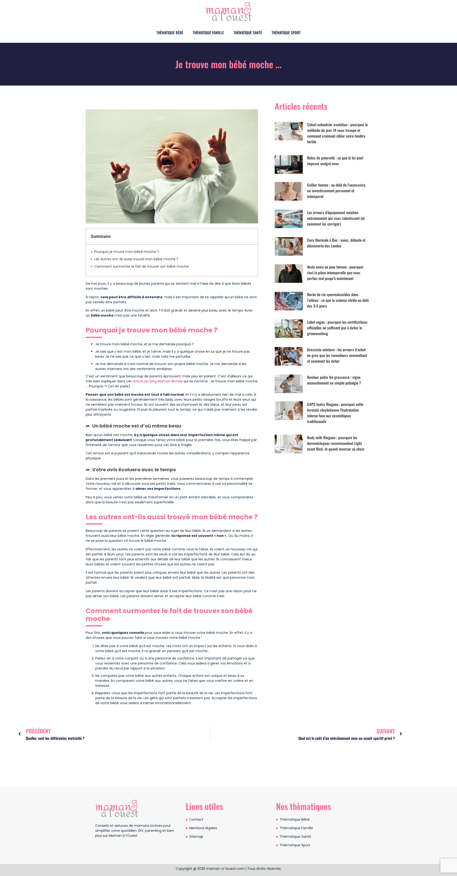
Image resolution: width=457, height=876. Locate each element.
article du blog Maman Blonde (158, 381)
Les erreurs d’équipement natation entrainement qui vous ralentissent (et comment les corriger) (336, 218)
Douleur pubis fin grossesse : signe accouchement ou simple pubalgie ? (334, 380)
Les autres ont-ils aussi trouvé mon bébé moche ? (136, 259)
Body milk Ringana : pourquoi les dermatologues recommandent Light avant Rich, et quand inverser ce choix (335, 443)
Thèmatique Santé (247, 32)
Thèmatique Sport (286, 32)
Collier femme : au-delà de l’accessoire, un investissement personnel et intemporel (336, 190)
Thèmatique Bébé (169, 32)
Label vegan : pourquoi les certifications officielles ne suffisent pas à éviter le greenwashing (337, 327)
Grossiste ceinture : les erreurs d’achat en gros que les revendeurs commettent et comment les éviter (337, 355)
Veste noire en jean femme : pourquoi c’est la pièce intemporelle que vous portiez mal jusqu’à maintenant (335, 272)
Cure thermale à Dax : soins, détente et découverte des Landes (336, 243)
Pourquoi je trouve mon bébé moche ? (126, 251)
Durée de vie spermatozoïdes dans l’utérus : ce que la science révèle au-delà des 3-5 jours (338, 300)
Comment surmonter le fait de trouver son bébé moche (141, 266)
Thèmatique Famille (208, 32)
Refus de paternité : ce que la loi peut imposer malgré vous (335, 160)
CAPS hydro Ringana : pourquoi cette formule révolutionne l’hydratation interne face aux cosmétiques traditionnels (335, 412)
